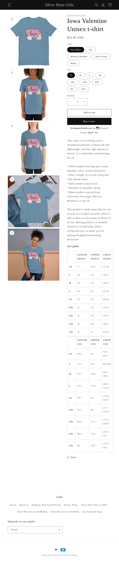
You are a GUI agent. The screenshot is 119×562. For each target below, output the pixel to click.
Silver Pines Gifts (54, 555)
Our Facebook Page (92, 512)
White (73, 63)
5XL (83, 89)
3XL (85, 82)
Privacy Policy (71, 505)
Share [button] (73, 457)
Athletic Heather (79, 56)
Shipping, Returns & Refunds (46, 505)
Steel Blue (75, 50)
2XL (72, 82)
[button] (9, 4)
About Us (24, 505)
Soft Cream (101, 56)
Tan (91, 50)
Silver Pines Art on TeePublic (65, 512)
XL (100, 75)
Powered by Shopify (70, 555)
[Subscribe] (59, 529)
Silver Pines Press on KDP (94, 505)
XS (71, 89)
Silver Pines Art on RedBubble (32, 512)
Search (13, 505)
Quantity (71, 96)
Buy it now (89, 121)
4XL (97, 82)
